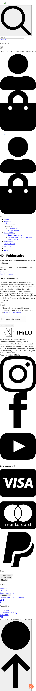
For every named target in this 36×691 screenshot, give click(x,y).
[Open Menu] (1, 216)
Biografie (7, 221)
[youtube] (18, 464)
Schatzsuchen (9, 242)
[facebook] (18, 427)
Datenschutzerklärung (12, 312)
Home (6, 219)
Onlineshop (8, 224)
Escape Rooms (9, 244)
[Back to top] (16, 655)
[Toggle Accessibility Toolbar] (31, 686)
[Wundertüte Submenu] (14, 233)
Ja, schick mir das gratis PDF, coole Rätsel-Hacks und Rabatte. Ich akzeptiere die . (17, 310)
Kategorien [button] (8, 226)
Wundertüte (9, 233)
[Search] (16, 20)
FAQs (6, 250)
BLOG (6, 248)
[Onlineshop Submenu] (14, 224)
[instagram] (18, 391)
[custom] (18, 498)
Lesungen (7, 246)
